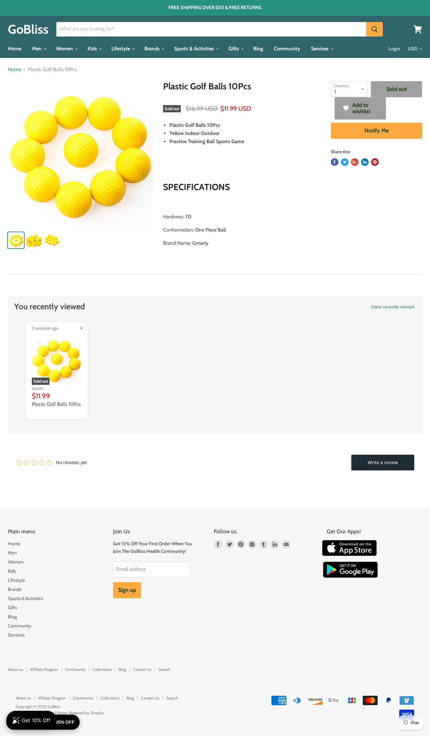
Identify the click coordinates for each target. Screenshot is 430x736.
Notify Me (377, 130)
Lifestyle (121, 49)
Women (65, 49)
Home (14, 49)
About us (15, 669)
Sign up (127, 590)
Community (287, 49)
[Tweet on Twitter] (344, 162)
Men (37, 49)
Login (394, 49)
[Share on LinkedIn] (365, 162)
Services (320, 49)
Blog (258, 49)
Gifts (234, 49)
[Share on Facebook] (334, 162)
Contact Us (142, 669)
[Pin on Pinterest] (375, 162)
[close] (81, 328)
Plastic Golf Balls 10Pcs (56, 404)
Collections (102, 669)
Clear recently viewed (392, 306)
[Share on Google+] (355, 162)
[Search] (374, 29)
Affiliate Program (44, 669)
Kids (93, 49)
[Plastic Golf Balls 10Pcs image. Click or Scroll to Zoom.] (80, 153)
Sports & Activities (194, 49)
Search (164, 669)
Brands (152, 49)
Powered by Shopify (86, 712)
